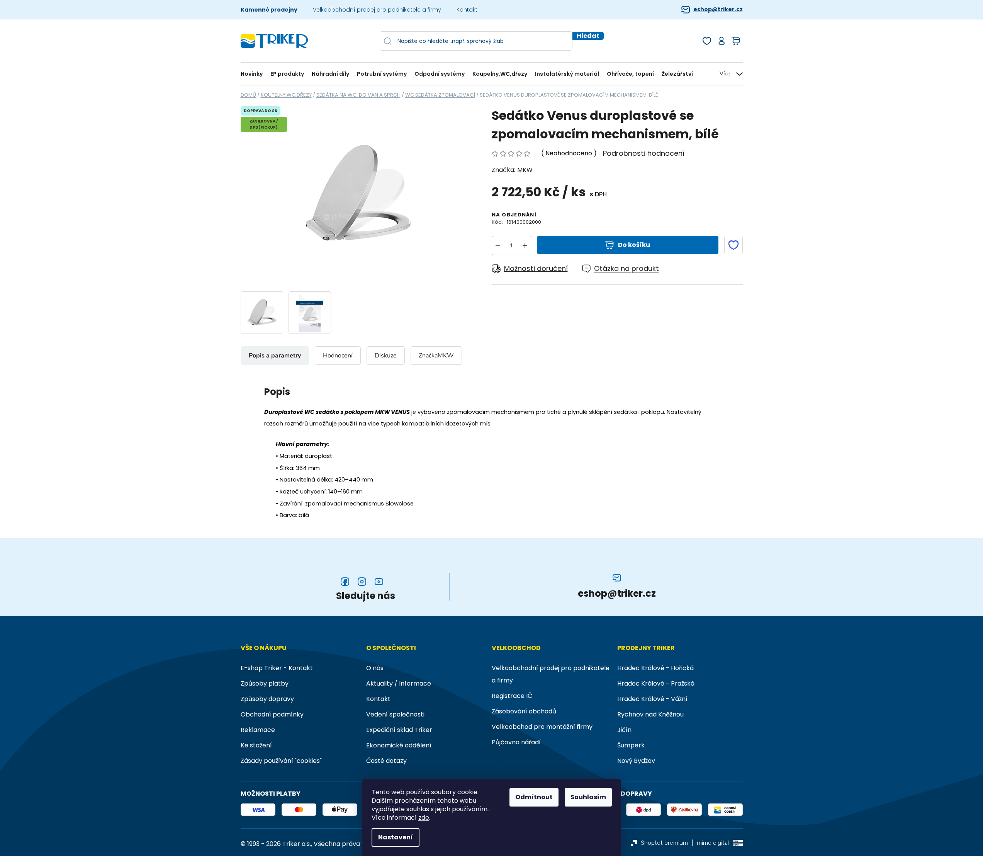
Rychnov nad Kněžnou (650, 714)
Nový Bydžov (636, 760)
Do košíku (634, 244)
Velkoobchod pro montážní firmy (542, 726)
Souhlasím (588, 797)
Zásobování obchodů (524, 711)
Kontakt (467, 10)
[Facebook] (345, 581)
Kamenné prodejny (269, 10)
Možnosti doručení (536, 268)
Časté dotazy (386, 760)
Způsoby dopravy (267, 698)
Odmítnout (534, 797)
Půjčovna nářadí (516, 742)
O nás (375, 668)
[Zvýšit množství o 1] (525, 245)
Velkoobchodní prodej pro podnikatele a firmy (377, 10)
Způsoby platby (265, 683)
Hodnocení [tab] (338, 355)
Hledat (588, 36)
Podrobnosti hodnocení (643, 153)
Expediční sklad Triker (399, 729)
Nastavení (395, 837)
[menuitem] (254, 74)
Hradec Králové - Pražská (655, 683)
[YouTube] (379, 581)
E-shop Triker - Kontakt (277, 668)
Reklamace (258, 729)
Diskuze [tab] (386, 355)
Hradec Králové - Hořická (655, 668)
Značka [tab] (436, 355)
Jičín (624, 729)
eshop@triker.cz (718, 9)
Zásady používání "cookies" (281, 760)
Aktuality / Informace (398, 683)
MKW (525, 169)
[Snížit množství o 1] (498, 245)
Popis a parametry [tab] (275, 355)
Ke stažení (256, 745)
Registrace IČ (512, 695)
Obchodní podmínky (272, 714)
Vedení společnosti (395, 714)
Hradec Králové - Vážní (652, 698)
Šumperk (631, 745)
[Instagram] (362, 581)
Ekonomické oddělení (398, 745)
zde (423, 817)
